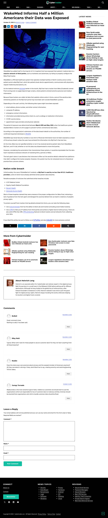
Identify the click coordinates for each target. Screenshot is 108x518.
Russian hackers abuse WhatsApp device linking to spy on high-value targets (61, 251)
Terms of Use (51, 514)
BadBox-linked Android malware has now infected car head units (25, 243)
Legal (42, 494)
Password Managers (81, 490)
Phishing (61, 496)
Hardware (61, 490)
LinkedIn (49, 220)
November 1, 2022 (67, 360)
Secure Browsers (80, 492)
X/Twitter (36, 220)
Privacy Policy (42, 514)
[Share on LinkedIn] (8, 26)
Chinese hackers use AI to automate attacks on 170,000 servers (25, 260)
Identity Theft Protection (83, 496)
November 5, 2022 (67, 315)
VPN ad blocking (28, 212)
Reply (68, 327)
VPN (11, 210)
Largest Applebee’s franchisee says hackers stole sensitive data (61, 260)
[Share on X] (5, 26)
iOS (59, 494)
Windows (43, 498)
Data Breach (44, 490)
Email (6, 453)
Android (60, 492)
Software (43, 496)
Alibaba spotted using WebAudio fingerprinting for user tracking (23, 251)
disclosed (22, 88)
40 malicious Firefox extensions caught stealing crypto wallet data (95, 102)
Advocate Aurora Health (14, 191)
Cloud (60, 498)
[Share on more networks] (19, 26)
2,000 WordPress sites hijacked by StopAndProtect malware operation (95, 113)
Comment (7, 419)
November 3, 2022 (67, 337)
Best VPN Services (80, 494)
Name (6, 444)
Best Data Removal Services (84, 501)
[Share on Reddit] (12, 26)
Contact (5, 491)
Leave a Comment (31, 22)
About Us (6, 488)
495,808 (28, 134)
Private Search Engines (82, 498)
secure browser (15, 207)
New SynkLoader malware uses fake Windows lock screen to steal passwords (61, 242)
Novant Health (11, 188)
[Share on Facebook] (15, 26)
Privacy (60, 488)
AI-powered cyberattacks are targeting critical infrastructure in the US (94, 90)
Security (43, 488)
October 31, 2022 (67, 384)
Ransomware (44, 492)
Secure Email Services (82, 488)
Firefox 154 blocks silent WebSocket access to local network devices (93, 124)
